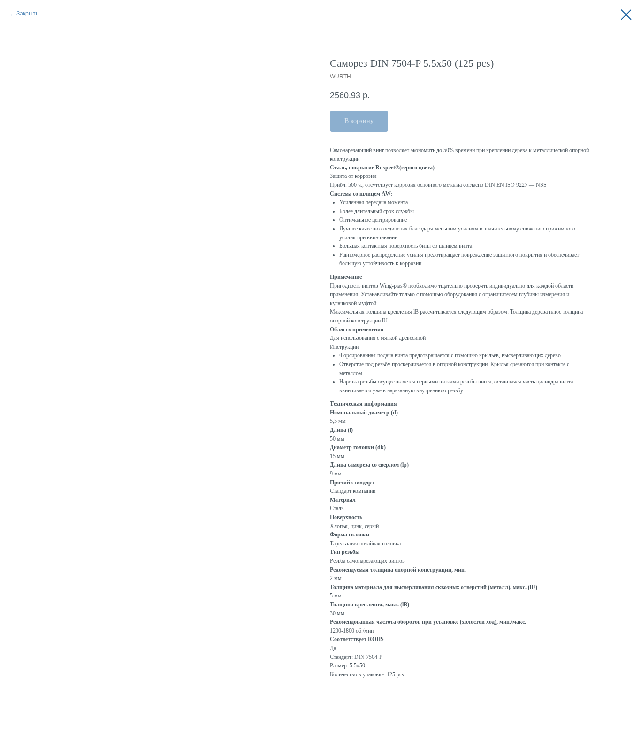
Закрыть (27, 13)
